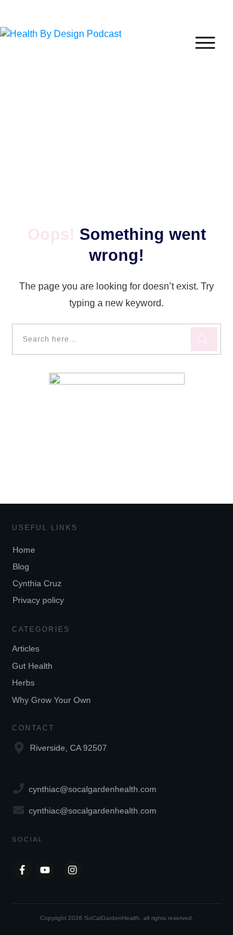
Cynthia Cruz (37, 583)
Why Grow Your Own (51, 700)
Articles (25, 648)
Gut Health (32, 666)
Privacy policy (38, 600)
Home (24, 550)
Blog (21, 566)
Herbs (23, 682)
